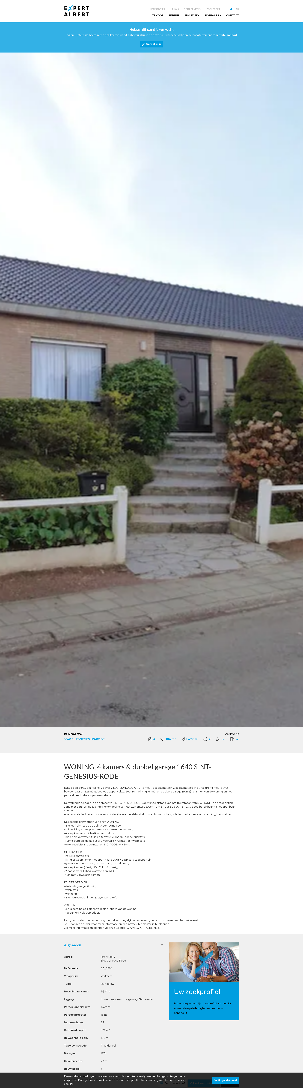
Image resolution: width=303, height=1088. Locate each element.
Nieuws (174, 9)
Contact (232, 15)
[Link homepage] (79, 10)
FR (237, 9)
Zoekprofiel (214, 9)
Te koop (157, 15)
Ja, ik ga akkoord (225, 1080)
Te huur (174, 15)
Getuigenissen (192, 9)
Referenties (157, 9)
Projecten (192, 15)
